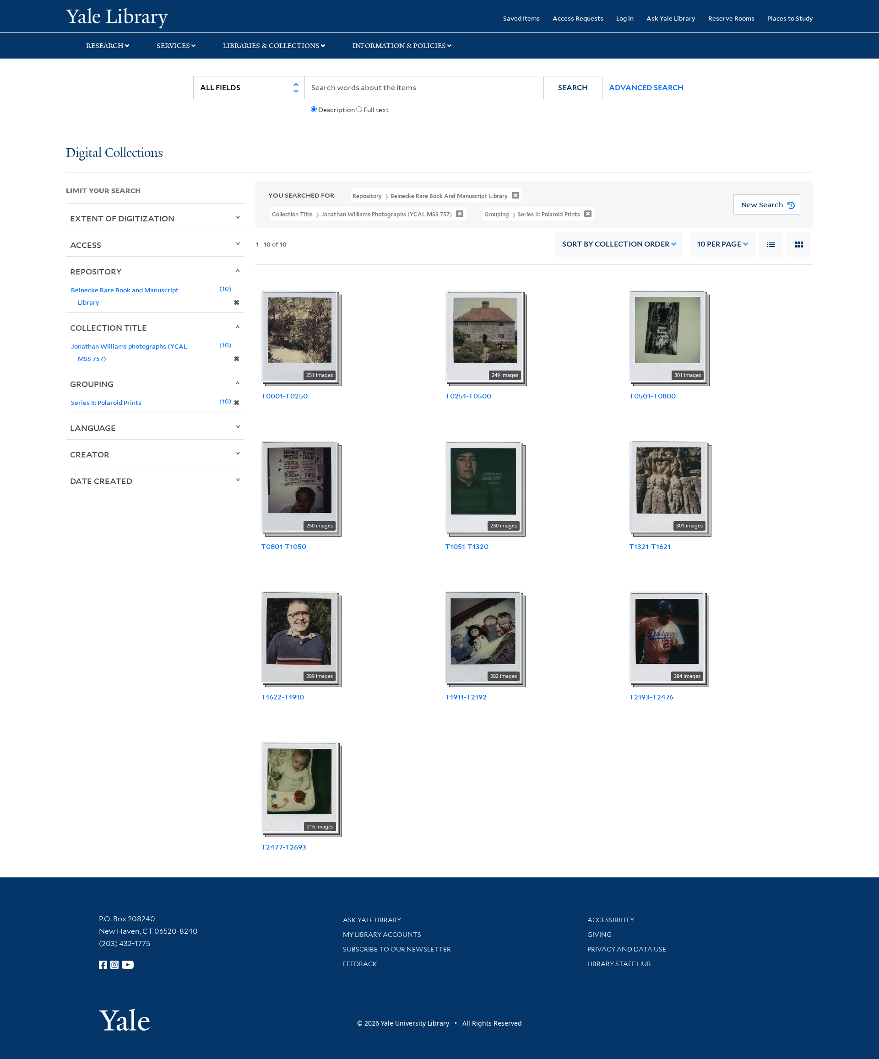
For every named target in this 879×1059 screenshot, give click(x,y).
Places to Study (790, 18)
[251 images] (299, 335)
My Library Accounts (382, 934)
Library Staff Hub (619, 964)
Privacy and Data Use (626, 949)
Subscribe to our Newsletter (397, 949)
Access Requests (578, 18)
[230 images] (483, 486)
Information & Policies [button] (399, 45)
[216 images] (299, 787)
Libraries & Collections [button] (271, 45)
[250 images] (299, 486)
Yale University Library (122, 17)
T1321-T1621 (650, 546)
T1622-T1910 (282, 696)
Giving (599, 934)
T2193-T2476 (651, 696)
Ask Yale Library (670, 18)
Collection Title (108, 327)
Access (85, 244)
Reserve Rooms (731, 18)
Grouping (92, 383)
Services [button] (173, 45)
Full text (376, 109)
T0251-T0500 (468, 395)
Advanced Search (646, 87)
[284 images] (667, 636)
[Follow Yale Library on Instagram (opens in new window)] (114, 965)
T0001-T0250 (284, 395)
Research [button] (105, 45)
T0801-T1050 (283, 546)
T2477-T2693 (283, 846)
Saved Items (521, 18)
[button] (572, 87)
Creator (89, 454)
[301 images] (667, 335)
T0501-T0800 (652, 395)
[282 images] (483, 636)
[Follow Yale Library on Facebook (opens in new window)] (103, 965)
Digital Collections (114, 153)
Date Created (101, 480)
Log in (625, 18)
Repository (96, 271)
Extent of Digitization (122, 218)
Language (93, 427)
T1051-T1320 (466, 546)
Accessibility (610, 920)
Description (336, 109)
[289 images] (299, 636)
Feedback (360, 964)
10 (719, 244)
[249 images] (484, 335)
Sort (615, 244)
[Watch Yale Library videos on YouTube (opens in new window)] (128, 965)
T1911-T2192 (466, 696)
